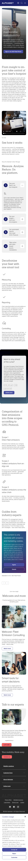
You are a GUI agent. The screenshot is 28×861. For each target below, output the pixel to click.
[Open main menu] (25, 3)
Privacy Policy (8, 800)
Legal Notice (7, 802)
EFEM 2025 (9, 392)
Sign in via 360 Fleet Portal (13, 51)
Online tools (6, 786)
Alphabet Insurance (18, 800)
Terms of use (15, 802)
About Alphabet (8, 779)
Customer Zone (7, 773)
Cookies (22, 802)
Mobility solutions (8, 766)
